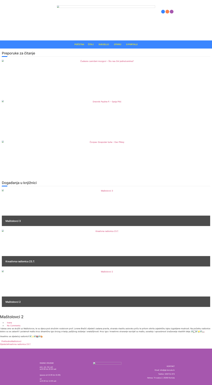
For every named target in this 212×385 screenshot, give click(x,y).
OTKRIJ (117, 44)
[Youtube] (171, 11)
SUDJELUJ (104, 44)
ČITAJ (91, 44)
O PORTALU (132, 44)
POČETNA (79, 44)
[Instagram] (167, 11)
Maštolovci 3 (13, 221)
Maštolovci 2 (13, 301)
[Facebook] (163, 11)
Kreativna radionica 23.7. (20, 261)
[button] (91, 44)
